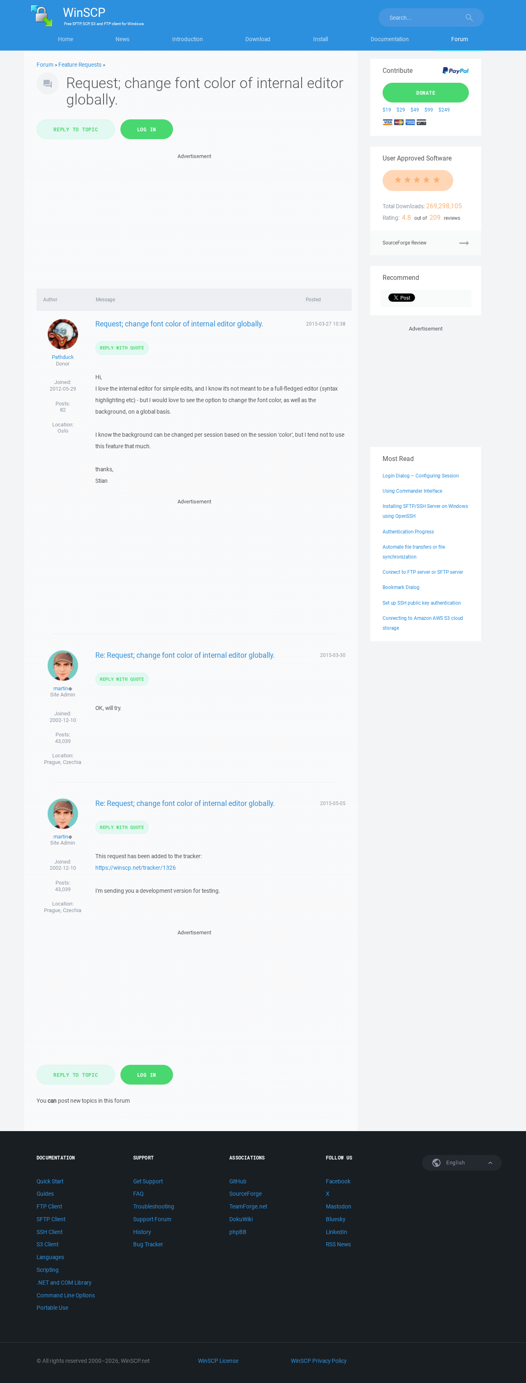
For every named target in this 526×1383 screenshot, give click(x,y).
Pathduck (63, 357)
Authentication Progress (408, 532)
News (122, 39)
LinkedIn (336, 1232)
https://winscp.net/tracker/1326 (135, 867)
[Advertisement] (194, 218)
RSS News (338, 1244)
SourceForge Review (405, 243)
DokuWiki (241, 1219)
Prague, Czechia (62, 762)
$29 (401, 110)
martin (60, 688)
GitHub (238, 1181)
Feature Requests (80, 64)
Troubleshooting (153, 1206)
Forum (459, 39)
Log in (147, 129)
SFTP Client (51, 1219)
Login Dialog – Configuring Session (421, 476)
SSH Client (49, 1232)
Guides (45, 1193)
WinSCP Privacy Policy (318, 1360)
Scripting (48, 1270)
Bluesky (335, 1219)
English (455, 1162)
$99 (428, 110)
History (142, 1232)
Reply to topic (75, 129)
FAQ (138, 1193)
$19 (387, 110)
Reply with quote (122, 348)
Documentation (390, 39)
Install (320, 39)
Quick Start (50, 1181)
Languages (50, 1257)
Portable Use (52, 1307)
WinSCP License (218, 1360)
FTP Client (49, 1206)
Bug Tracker (148, 1244)
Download (257, 39)
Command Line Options (66, 1295)
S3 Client (47, 1244)
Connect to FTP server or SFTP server (423, 572)
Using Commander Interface (412, 491)
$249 (444, 110)
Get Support (148, 1181)
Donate (426, 92)
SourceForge (245, 1193)
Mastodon (338, 1206)
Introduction (187, 39)
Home (65, 39)
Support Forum (152, 1219)
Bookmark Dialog (401, 587)
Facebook (338, 1181)
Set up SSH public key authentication (422, 603)
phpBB (238, 1232)
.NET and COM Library (64, 1282)
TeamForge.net (248, 1206)
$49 (415, 110)
